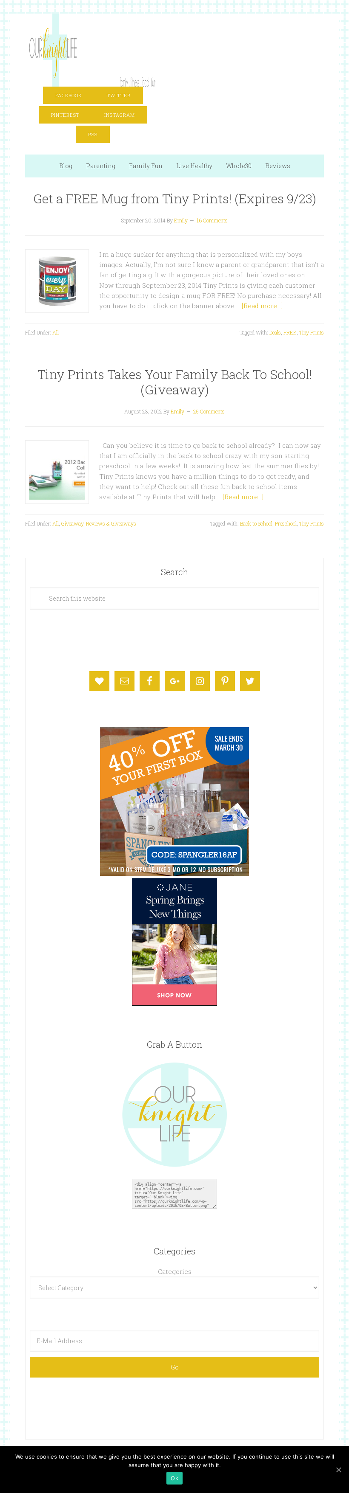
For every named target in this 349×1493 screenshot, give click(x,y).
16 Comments (212, 220)
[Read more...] (262, 305)
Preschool (286, 523)
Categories (175, 1271)
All (55, 332)
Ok (174, 1478)
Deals (275, 332)
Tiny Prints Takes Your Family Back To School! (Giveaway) (174, 382)
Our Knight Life (93, 47)
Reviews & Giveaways (111, 523)
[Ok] (338, 1469)
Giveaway (72, 523)
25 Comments (209, 411)
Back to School (256, 523)
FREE (290, 332)
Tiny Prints (311, 332)
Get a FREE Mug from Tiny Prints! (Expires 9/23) (174, 198)
